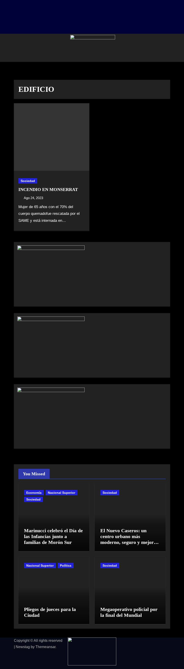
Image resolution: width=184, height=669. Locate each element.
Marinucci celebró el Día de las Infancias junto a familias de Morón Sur (53, 536)
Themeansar (45, 647)
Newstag (23, 647)
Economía (34, 492)
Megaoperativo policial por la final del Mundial (129, 612)
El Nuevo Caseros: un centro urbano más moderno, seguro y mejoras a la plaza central (129, 539)
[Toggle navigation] (20, 48)
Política (65, 565)
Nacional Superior (61, 492)
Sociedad (28, 181)
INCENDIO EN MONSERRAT (48, 189)
